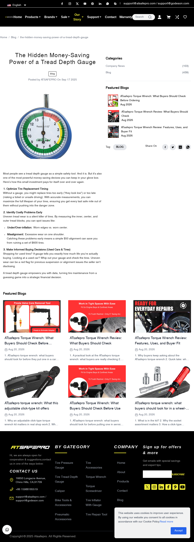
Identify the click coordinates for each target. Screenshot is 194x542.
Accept (178, 530)
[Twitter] (77, 4)
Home (3, 37)
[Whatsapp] (108, 4)
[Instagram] (70, 4)
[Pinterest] (92, 4)
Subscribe (177, 474)
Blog (13, 37)
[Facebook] (62, 4)
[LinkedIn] (100, 4)
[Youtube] (85, 4)
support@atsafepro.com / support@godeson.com (156, 3)
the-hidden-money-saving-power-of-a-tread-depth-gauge (54, 37)
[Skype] (115, 4)
